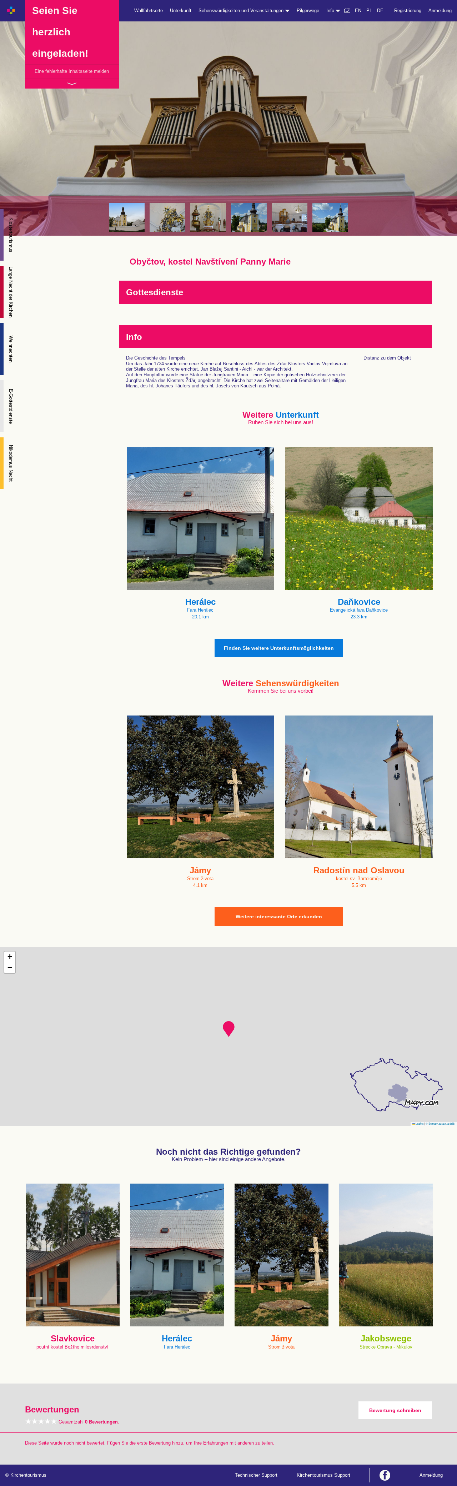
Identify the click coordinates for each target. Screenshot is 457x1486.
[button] (229, 1029)
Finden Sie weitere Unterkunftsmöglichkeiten (279, 648)
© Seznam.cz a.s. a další (440, 1123)
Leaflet (419, 1123)
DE (380, 10)
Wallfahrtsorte (148, 10)
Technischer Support (256, 1475)
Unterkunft (180, 10)
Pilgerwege (308, 10)
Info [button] (331, 10)
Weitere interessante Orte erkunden (279, 916)
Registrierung (407, 10)
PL (369, 10)
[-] (127, 217)
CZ (347, 10)
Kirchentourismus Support (323, 1475)
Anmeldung (440, 10)
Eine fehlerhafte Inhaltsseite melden (72, 71)
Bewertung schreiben (395, 1410)
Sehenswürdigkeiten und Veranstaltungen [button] (242, 10)
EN (358, 10)
